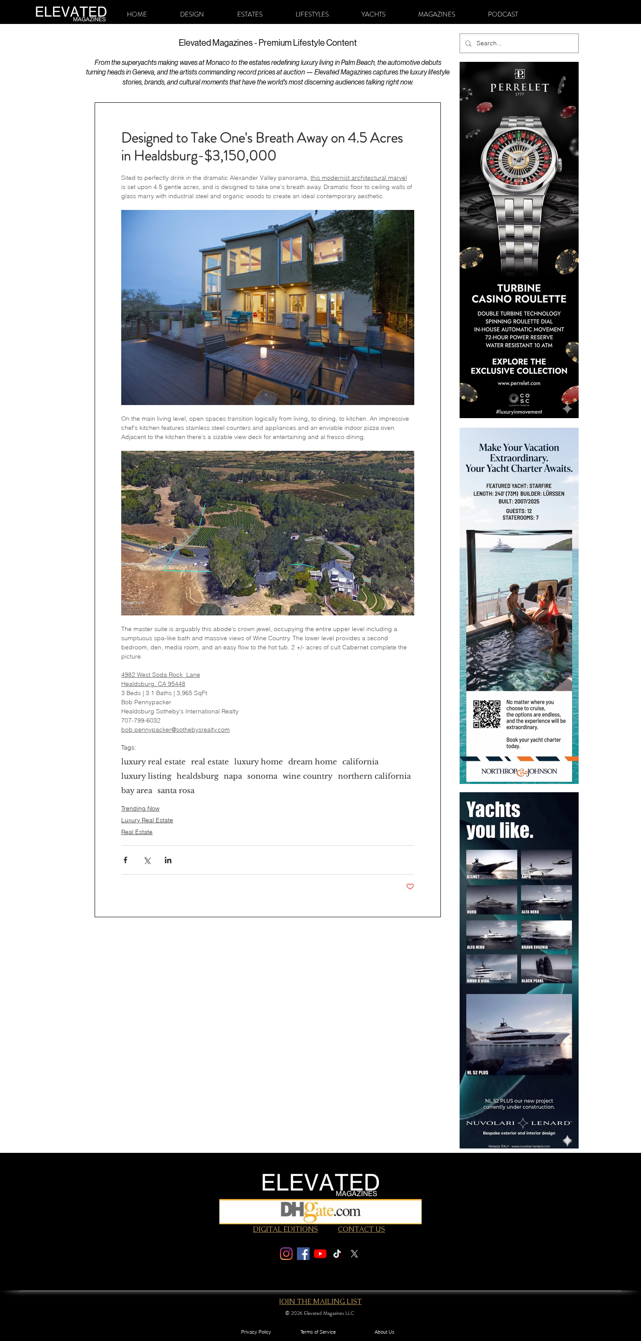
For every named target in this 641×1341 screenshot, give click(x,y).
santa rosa (175, 790)
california (360, 762)
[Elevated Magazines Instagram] (286, 1253)
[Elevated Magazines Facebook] (303, 1253)
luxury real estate (153, 762)
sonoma (262, 776)
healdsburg (197, 776)
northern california (374, 776)
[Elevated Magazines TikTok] (337, 1253)
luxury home (258, 762)
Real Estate (137, 832)
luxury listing (146, 776)
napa (233, 776)
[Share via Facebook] (125, 860)
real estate (210, 762)
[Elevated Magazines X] (354, 1253)
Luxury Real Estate (147, 820)
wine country (308, 776)
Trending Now (140, 808)
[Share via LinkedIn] (168, 860)
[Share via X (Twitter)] (147, 860)
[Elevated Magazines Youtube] (320, 1253)
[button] (192, 14)
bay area (136, 790)
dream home (312, 762)
